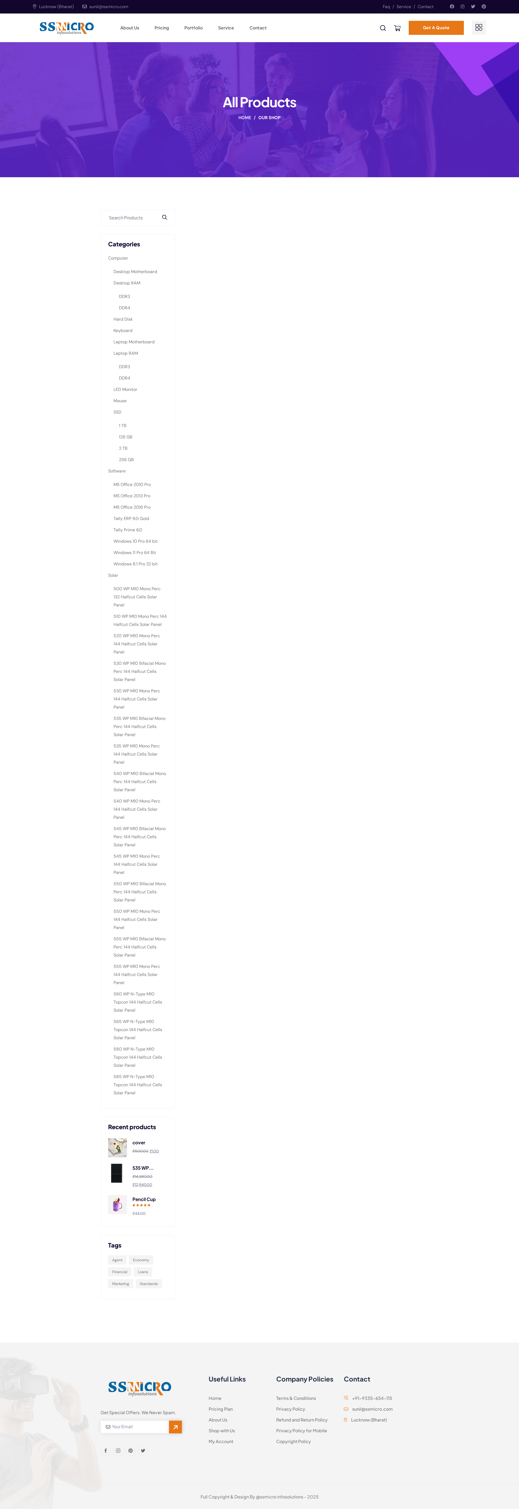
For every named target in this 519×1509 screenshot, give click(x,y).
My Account (221, 1441)
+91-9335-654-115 (371, 1398)
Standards (149, 1283)
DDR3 (124, 296)
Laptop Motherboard (134, 342)
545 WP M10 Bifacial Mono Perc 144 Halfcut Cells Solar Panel (140, 837)
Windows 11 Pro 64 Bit (135, 552)
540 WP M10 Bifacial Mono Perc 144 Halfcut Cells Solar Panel (140, 782)
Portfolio (193, 28)
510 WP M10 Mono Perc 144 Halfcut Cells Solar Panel (140, 620)
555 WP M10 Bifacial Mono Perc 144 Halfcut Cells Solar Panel (140, 947)
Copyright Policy (293, 1441)
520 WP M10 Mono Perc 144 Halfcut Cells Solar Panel (137, 644)
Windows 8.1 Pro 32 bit (136, 564)
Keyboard (123, 330)
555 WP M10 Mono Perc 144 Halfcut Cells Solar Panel (137, 974)
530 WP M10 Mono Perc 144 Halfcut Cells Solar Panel (137, 699)
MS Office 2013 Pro (132, 496)
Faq (388, 6)
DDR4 (124, 308)
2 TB (123, 448)
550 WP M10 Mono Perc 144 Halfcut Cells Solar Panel (137, 919)
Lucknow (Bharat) (56, 6)
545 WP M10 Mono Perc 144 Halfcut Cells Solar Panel (137, 864)
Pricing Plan (221, 1409)
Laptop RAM (126, 353)
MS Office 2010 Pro (132, 484)
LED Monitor (125, 389)
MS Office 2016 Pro (132, 507)
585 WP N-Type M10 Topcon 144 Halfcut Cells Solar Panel (138, 1085)
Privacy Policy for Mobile (301, 1430)
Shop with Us (222, 1430)
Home (245, 117)
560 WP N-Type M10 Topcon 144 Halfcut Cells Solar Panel (138, 1002)
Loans (143, 1271)
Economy (141, 1260)
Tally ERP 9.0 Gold (131, 518)
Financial (119, 1271)
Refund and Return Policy (302, 1420)
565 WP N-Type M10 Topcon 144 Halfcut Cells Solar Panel (138, 1030)
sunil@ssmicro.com (108, 6)
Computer (118, 258)
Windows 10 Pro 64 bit (136, 541)
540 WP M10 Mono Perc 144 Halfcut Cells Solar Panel (137, 809)
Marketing (120, 1283)
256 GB (126, 459)
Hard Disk (123, 319)
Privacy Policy (290, 1409)
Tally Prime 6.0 (128, 530)
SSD (117, 412)
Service (406, 6)
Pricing (162, 28)
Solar (113, 575)
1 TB (123, 425)
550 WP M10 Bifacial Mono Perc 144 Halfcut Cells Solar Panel (140, 892)
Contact (426, 6)
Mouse (120, 401)
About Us (129, 28)
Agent (117, 1260)
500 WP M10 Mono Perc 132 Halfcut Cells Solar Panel (137, 597)
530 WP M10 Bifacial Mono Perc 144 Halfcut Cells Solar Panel (140, 671)
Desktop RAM (127, 283)
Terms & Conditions (296, 1398)
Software (117, 471)
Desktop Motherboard (135, 271)
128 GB (125, 437)
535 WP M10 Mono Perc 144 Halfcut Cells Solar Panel (137, 754)
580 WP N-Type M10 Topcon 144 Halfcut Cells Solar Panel (138, 1057)
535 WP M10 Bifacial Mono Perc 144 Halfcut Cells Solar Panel (139, 726)
